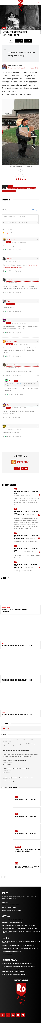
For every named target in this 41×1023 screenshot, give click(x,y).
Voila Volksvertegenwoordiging (11, 951)
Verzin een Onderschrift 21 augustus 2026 (25, 565)
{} (24, 222)
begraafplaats (11, 188)
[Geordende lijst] (13, 222)
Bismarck (10, 258)
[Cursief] (6, 222)
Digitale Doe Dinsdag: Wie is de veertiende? (14, 974)
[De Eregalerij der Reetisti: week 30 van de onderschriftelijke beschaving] (7, 865)
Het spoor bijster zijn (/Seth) (10, 905)
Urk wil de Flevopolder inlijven (11, 910)
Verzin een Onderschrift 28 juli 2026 (26, 816)
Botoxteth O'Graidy (19, 495)
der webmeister (21, 188)
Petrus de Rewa (18, 384)
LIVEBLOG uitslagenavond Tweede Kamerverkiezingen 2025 (19, 945)
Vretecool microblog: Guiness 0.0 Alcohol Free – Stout (18, 925)
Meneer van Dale (18, 552)
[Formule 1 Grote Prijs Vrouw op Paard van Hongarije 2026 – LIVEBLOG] (7, 848)
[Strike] (10, 222)
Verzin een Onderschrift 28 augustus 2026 (26, 512)
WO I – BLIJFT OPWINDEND (9, 907)
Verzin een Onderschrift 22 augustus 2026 (26, 549)
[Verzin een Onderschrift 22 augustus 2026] (6, 550)
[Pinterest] (26, 41)
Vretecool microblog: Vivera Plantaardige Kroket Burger (19, 928)
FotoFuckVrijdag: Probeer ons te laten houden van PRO (18, 966)
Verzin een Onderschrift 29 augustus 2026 (26, 492)
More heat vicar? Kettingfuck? (11, 969)
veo (35, 188)
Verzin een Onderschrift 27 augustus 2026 (26, 536)
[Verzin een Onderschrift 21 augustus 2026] (6, 565)
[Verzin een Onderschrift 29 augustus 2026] (6, 493)
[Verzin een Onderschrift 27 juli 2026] (7, 832)
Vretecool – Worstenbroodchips (12, 922)
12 (39, 538)
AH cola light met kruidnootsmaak (14, 610)
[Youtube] (26, 468)
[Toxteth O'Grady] (14, 462)
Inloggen (36, 210)
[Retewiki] (23, 1015)
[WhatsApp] (30, 41)
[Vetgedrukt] (4, 222)
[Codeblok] (20, 222)
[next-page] (5, 877)
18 (39, 514)
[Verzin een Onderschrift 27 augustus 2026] (6, 536)
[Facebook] (17, 41)
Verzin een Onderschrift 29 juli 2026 (26, 800)
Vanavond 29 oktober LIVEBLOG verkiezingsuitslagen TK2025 (20, 948)
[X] (21, 41)
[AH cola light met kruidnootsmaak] (20, 593)
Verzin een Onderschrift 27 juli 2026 (25, 833)
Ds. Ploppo (6, 750)
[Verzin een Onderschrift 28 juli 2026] (7, 815)
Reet (8, 301)
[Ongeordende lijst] (15, 222)
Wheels (17, 846)
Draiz (9, 320)
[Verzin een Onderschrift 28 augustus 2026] (6, 513)
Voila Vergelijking (7, 954)
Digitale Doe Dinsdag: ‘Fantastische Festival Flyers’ (17, 963)
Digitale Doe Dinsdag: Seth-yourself (13, 971)
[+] (27, 222)
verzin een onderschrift (9, 191)
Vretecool (6, 607)
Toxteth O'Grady (12, 341)
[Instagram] (18, 468)
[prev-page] (2, 877)
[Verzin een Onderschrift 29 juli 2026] (7, 798)
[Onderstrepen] (8, 222)
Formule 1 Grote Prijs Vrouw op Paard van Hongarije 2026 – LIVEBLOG (27, 850)
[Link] (22, 222)
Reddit (10, 186)
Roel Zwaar (11, 239)
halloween (29, 188)
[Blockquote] (17, 222)
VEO (3, 28)
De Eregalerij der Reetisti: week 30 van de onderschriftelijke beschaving (27, 867)
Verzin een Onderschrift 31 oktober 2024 (23, 68)
